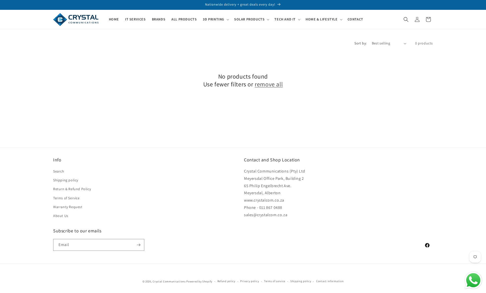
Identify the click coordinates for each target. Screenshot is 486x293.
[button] (215, 19)
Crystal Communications (169, 281)
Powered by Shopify (199, 281)
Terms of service (274, 281)
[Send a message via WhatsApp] (473, 280)
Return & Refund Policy (72, 189)
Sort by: (360, 43)
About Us (60, 215)
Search (58, 171)
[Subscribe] (138, 245)
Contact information (329, 281)
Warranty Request (68, 207)
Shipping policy (65, 180)
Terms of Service (66, 198)
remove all (269, 84)
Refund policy (226, 281)
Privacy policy (249, 281)
